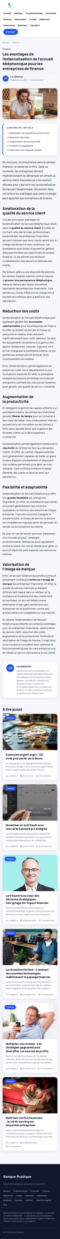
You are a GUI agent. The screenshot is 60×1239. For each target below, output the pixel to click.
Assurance (9, 25)
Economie (51, 13)
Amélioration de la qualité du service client (29, 133)
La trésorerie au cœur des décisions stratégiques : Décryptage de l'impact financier (27, 899)
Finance (7, 19)
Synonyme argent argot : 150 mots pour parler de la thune (24, 756)
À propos (35, 25)
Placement (20, 19)
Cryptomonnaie (34, 13)
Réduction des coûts (19, 137)
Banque (18, 13)
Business (22, 25)
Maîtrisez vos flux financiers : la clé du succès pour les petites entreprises (24, 1121)
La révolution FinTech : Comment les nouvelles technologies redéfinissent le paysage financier (28, 973)
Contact (10, 31)
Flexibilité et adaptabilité (21, 145)
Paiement (44, 19)
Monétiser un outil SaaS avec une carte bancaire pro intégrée (26, 827)
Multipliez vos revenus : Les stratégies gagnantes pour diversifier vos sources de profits (27, 1047)
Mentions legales (43, 1200)
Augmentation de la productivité (24, 141)
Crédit (32, 19)
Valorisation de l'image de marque (25, 150)
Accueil (7, 13)
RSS (5, 1205)
